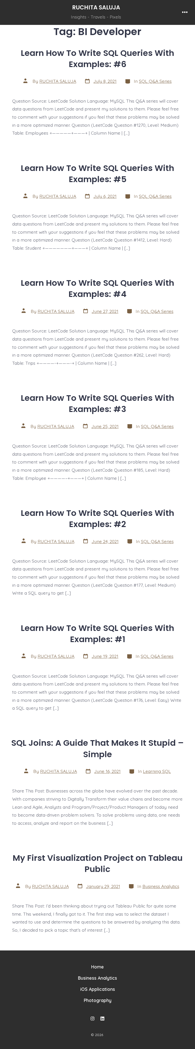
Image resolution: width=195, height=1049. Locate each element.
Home (97, 966)
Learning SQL (157, 771)
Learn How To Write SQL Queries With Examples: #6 (97, 58)
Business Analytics (160, 886)
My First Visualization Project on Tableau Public (98, 863)
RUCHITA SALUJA (57, 81)
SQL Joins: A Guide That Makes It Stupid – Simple (97, 748)
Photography (97, 1000)
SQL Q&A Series (155, 81)
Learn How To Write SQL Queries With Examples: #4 (97, 288)
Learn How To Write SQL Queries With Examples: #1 (97, 633)
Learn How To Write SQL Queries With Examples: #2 (97, 518)
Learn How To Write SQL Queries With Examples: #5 (97, 173)
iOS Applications (97, 989)
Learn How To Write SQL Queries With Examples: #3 (97, 403)
